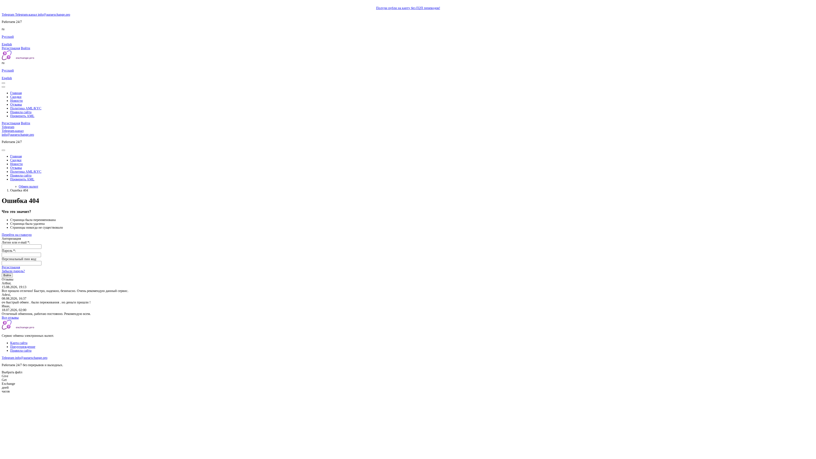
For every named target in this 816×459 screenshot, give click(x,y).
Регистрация (11, 267)
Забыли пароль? (13, 271)
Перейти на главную (17, 235)
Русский (8, 36)
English (7, 44)
